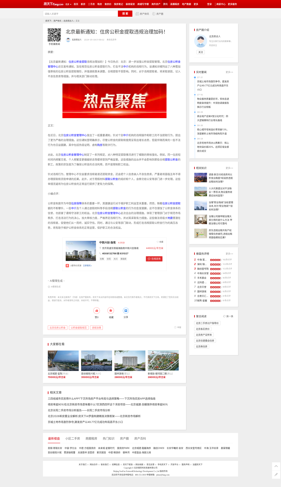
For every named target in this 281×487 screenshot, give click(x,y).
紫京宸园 (101, 452)
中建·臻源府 (114, 452)
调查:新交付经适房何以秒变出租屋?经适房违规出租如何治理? (221, 178)
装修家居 (130, 4)
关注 (200, 52)
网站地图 (139, 464)
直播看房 (174, 4)
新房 (83, 4)
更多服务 (232, 4)
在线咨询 (156, 258)
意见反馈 (150, 464)
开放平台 (174, 464)
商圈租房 (91, 438)
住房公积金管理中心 (75, 135)
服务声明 (185, 464)
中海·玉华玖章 (211, 448)
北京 (67, 4)
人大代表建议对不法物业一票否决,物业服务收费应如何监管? (220, 192)
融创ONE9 (158, 448)
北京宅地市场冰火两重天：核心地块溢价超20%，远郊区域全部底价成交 (213, 146)
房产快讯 (144, 14)
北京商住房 (201, 346)
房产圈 (159, 14)
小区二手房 (72, 438)
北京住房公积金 (58, 327)
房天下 (48, 21)
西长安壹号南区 (194, 448)
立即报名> (87, 265)
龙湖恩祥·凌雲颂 (86, 452)
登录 (209, 4)
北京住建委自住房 (205, 340)
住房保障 (76, 203)
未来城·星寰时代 (106, 448)
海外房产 (156, 4)
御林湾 (126, 452)
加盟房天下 (197, 464)
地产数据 (186, 4)
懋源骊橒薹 (69, 452)
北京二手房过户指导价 (207, 323)
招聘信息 (116, 464)
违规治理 (96, 327)
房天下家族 (128, 464)
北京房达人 (68, 21)
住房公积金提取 (78, 61)
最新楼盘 (54, 438)
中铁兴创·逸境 (107, 242)
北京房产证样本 (204, 334)
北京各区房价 (203, 328)
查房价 (108, 4)
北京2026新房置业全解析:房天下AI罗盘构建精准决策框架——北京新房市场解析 (94, 416)
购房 (99, 145)
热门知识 (108, 438)
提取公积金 (171, 159)
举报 (179, 327)
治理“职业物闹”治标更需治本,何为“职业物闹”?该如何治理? (221, 206)
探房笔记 (118, 4)
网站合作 (94, 464)
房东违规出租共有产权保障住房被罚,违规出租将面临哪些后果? (220, 234)
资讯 (165, 4)
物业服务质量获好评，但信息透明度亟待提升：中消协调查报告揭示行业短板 (213, 102)
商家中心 (221, 4)
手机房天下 (162, 464)
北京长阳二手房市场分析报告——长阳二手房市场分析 (79, 410)
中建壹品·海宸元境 (141, 452)
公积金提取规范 (79, 327)
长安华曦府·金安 (175, 448)
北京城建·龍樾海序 (141, 448)
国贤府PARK (123, 448)
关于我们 (83, 464)
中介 (125, 66)
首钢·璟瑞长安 (55, 448)
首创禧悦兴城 (54, 452)
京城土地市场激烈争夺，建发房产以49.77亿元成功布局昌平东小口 (213, 85)
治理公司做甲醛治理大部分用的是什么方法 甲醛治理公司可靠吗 (220, 220)
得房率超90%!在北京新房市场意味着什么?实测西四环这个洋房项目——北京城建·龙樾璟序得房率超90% (108, 404)
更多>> (229, 72)
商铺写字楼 (143, 4)
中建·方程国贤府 (87, 448)
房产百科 (140, 438)
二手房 (91, 4)
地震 (170, 218)
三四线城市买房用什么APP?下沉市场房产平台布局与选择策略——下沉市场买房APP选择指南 (101, 398)
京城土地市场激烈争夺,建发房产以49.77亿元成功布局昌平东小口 (85, 422)
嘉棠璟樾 (225, 448)
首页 (76, 4)
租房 (99, 4)
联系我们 (105, 464)
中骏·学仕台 (71, 448)
